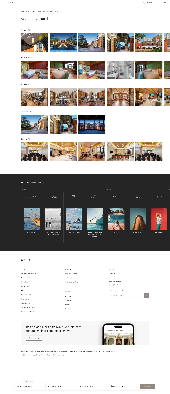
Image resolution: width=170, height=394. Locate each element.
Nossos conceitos (26, 295)
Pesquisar (147, 386)
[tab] (18, 381)
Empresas (68, 300)
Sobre (23, 269)
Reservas (68, 269)
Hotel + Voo (68, 278)
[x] (117, 285)
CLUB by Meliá (25, 286)
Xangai (39, 11)
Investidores (25, 299)
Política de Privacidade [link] (37, 351)
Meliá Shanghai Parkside (50, 11)
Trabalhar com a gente (28, 307)
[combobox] (156, 2)
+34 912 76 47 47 (114, 273)
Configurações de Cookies (91, 351)
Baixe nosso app (34, 338)
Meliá (22, 11)
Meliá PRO (68, 296)
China (33, 11)
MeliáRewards (25, 278)
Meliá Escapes (25, 282)
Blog (22, 290)
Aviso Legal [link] (24, 351)
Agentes (67, 305)
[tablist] (85, 381)
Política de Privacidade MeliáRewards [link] (57, 351)
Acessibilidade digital (108, 351)
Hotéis (28, 11)
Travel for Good (26, 303)
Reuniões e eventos (71, 309)
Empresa (68, 292)
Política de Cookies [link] (76, 351)
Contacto (112, 269)
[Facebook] (110, 285)
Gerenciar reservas (71, 273)
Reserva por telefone (71, 282)
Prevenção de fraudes (28, 312)
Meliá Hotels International (29, 273)
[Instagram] (114, 285)
